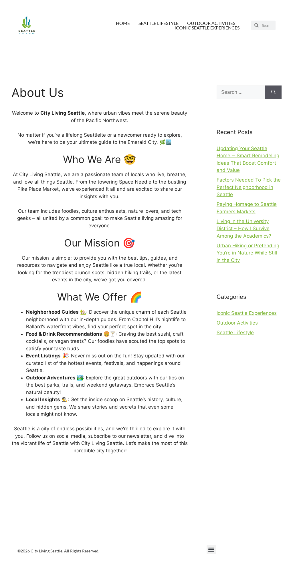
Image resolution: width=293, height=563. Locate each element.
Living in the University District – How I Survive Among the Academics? (244, 228)
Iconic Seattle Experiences (207, 27)
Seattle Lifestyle (158, 23)
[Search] (273, 92)
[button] (211, 549)
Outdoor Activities (211, 23)
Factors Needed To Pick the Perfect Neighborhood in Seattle (249, 187)
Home (123, 23)
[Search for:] (241, 92)
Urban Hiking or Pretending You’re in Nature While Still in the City (248, 253)
